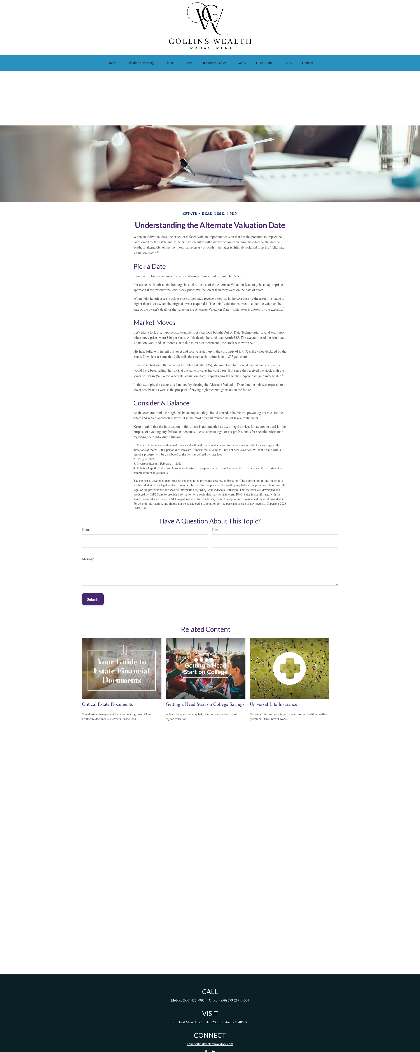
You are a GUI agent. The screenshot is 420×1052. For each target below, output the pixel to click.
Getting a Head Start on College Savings (205, 704)
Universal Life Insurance (273, 704)
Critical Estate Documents (107, 704)
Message (88, 558)
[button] (111, 63)
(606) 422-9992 (194, 1000)
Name (86, 529)
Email (216, 529)
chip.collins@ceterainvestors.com (210, 1044)
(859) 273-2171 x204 (234, 1000)
